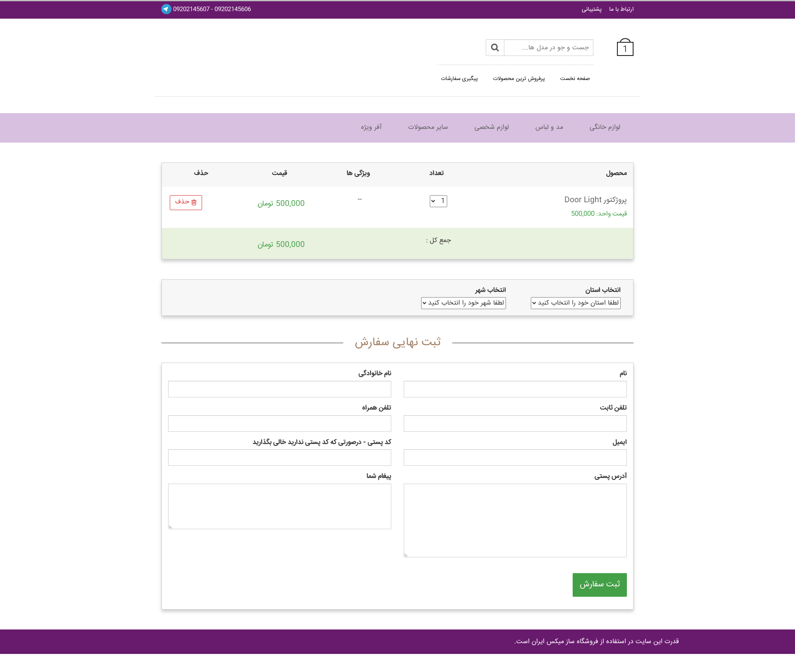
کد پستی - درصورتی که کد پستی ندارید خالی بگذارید (322, 443)
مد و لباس (549, 127)
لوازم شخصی (492, 127)
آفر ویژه (371, 127)
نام (623, 374)
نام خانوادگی (375, 374)
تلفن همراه (376, 408)
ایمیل (620, 443)
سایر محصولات (428, 127)
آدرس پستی (611, 477)
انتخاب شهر (490, 290)
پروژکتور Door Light (595, 200)
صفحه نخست (575, 79)
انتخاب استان (603, 290)
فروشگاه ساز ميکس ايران (565, 642)
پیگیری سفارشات (459, 79)
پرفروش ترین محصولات (519, 79)
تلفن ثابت (613, 408)
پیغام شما (378, 477)
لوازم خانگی (605, 127)
